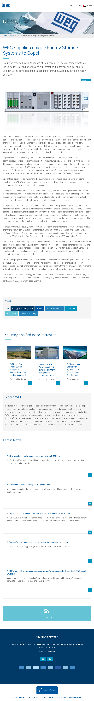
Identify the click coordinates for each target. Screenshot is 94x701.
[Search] (80, 5)
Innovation (11, 313)
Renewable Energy (28, 313)
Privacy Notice (18, 697)
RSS (54, 697)
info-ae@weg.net (49, 651)
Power (39, 308)
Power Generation (54, 308)
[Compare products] (75, 5)
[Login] (71, 5)
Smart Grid (70, 308)
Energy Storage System (22, 308)
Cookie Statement (32, 697)
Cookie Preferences (49, 690)
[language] (85, 5)
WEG (5, 5)
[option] (19, 363)
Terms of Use (45, 697)
